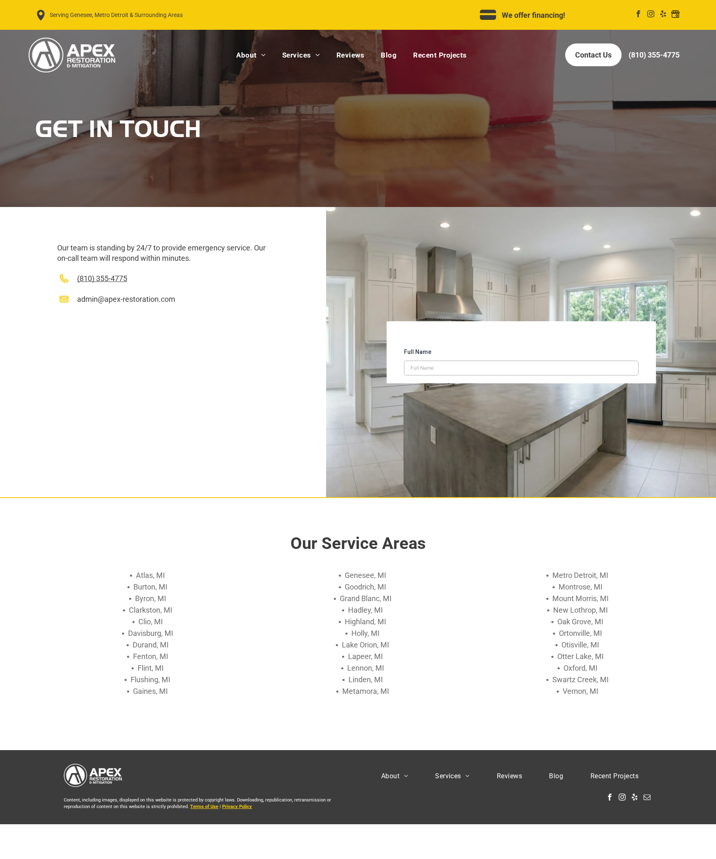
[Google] (675, 15)
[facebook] (638, 15)
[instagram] (651, 15)
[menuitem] (250, 54)
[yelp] (663, 15)
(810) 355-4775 (102, 278)
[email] (647, 798)
